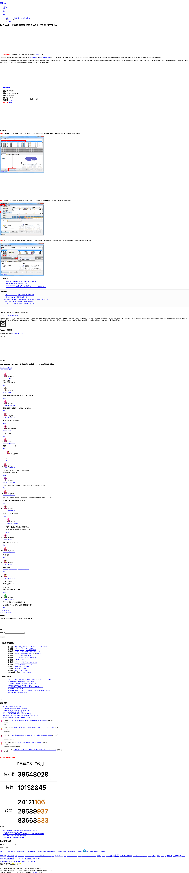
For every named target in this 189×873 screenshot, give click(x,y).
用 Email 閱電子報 (31, 861)
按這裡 (37, 54)
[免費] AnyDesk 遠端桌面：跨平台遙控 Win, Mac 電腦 (16, 717)
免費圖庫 (99, 856)
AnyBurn (24, 668)
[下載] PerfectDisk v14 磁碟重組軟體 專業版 (16, 297)
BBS (19, 856)
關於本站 (2, 861)
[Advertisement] (44, 38)
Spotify (28, 659)
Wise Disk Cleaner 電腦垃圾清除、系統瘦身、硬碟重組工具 (20, 304)
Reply (4, 385)
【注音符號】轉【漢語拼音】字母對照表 (13, 837)
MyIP (4, 10)
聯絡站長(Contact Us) (10, 861)
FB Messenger (32, 646)
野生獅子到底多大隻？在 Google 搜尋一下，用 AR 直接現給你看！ (25, 687)
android (3, 856)
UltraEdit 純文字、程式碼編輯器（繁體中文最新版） (16, 710)
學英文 (138, 856)
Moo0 (16, 666)
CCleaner (17, 663)
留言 (1, 629)
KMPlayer (5, 7)
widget (75, 856)
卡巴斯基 (22, 648)
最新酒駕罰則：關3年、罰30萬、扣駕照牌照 (14, 835)
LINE (65, 856)
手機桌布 (149, 856)
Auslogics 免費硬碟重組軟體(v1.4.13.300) (16, 283)
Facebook (22, 856)
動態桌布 (108, 856)
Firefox (26, 670)
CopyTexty (29, 664)
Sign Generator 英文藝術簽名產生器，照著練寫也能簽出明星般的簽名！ (29, 720)
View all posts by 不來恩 (17, 333)
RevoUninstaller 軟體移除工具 (29, 663)
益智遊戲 (10, 858)
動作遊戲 (103, 856)
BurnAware (17, 668)
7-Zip (4, 8)
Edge (21, 670)
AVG (27, 648)
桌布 (165, 856)
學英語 (141, 856)
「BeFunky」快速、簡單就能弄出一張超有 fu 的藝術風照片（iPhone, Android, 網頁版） (30, 679)
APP (16, 856)
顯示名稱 (2, 632)
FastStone (22, 655)
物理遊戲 (183, 856)
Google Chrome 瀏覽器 (38, 856)
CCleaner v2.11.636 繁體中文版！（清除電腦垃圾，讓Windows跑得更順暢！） (26, 287)
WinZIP (22, 650)
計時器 (33, 858)
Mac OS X (69, 856)
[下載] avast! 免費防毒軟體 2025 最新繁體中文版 (29, 742)
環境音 (1, 858)
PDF (72, 856)
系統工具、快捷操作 (25, 18)
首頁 (4, 14)
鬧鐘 (38, 858)
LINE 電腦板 (18, 646)
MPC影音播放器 (31, 657)
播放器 (158, 856)
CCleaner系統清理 (33, 57)
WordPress (38, 861)
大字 (4, 11)
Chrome (17, 670)
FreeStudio (17, 661)
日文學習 (162, 856)
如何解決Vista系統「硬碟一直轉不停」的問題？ (18, 285)
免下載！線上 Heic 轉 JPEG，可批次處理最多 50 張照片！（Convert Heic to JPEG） (32, 727)
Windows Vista (85, 856)
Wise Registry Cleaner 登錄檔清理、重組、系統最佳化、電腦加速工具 (20, 715)
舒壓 (19, 858)
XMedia (21, 666)
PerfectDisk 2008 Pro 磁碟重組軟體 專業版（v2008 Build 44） (21, 281)
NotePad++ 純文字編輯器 (21, 652)
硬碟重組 (10, 315)
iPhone (60, 856)
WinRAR (17, 650)
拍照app (154, 856)
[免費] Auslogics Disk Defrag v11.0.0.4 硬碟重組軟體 (18, 301)
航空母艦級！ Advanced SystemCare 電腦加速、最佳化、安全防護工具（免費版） (26, 299)
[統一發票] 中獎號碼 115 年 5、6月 (12, 706)
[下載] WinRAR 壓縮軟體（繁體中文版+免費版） (15, 708)
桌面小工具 (169, 856)
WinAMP (17, 659)
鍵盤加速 (22, 664)
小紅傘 (16, 648)
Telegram (25, 646)
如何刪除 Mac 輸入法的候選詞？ (16, 688)
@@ (9, 576)
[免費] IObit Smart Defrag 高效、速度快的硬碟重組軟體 (19, 295)
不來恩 (9, 21)
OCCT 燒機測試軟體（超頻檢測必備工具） (14, 712)
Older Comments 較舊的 (6, 368)
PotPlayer (5, 6)
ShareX (16, 655)
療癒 (5, 858)
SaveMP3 (28, 672)
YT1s (23, 672)
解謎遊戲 (28, 859)
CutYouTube (24, 661)
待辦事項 (145, 856)
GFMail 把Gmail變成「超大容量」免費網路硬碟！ (21, 681)
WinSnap (28, 655)
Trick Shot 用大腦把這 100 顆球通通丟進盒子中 (20, 685)
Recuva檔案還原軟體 (44, 57)
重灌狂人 (3, 3)
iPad (56, 856)
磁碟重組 (15, 315)
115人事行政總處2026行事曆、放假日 (12, 832)
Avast (31, 648)
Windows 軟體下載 (14, 18)
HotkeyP (17, 664)
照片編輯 (178, 856)
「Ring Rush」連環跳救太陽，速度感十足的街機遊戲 (22, 683)
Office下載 (37, 652)
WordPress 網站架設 (92, 856)
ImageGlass (32, 653)
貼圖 (36, 858)
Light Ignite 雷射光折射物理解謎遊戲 (17, 692)
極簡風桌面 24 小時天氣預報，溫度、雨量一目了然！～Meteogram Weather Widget (29, 690)
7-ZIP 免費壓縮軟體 (31, 650)
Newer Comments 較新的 (6, 369)
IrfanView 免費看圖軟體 (21, 653)
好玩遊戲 (114, 855)
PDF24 (31, 652)
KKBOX (23, 659)
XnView (38, 653)
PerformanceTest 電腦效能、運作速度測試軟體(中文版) (17, 713)
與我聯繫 (35, 872)
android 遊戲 (10, 856)
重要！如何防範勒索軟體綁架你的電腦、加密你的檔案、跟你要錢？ (20, 830)
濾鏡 (174, 856)
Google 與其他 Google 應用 (49, 856)
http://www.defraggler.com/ (15, 100)
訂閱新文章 (23, 861)
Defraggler (5, 315)
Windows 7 (80, 856)
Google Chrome (28, 856)
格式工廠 (26, 666)
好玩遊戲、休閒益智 (126, 856)
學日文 (134, 856)
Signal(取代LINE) (42, 646)
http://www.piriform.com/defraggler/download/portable (16, 569)
